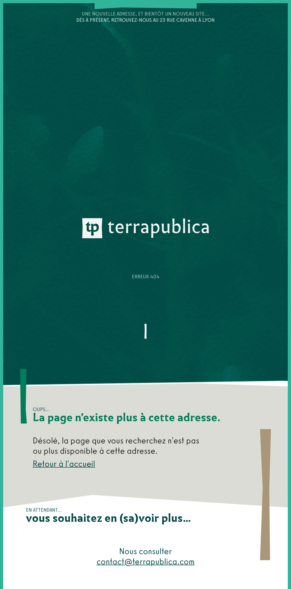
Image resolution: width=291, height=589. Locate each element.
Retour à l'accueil (64, 464)
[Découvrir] (145, 331)
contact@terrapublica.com (145, 561)
